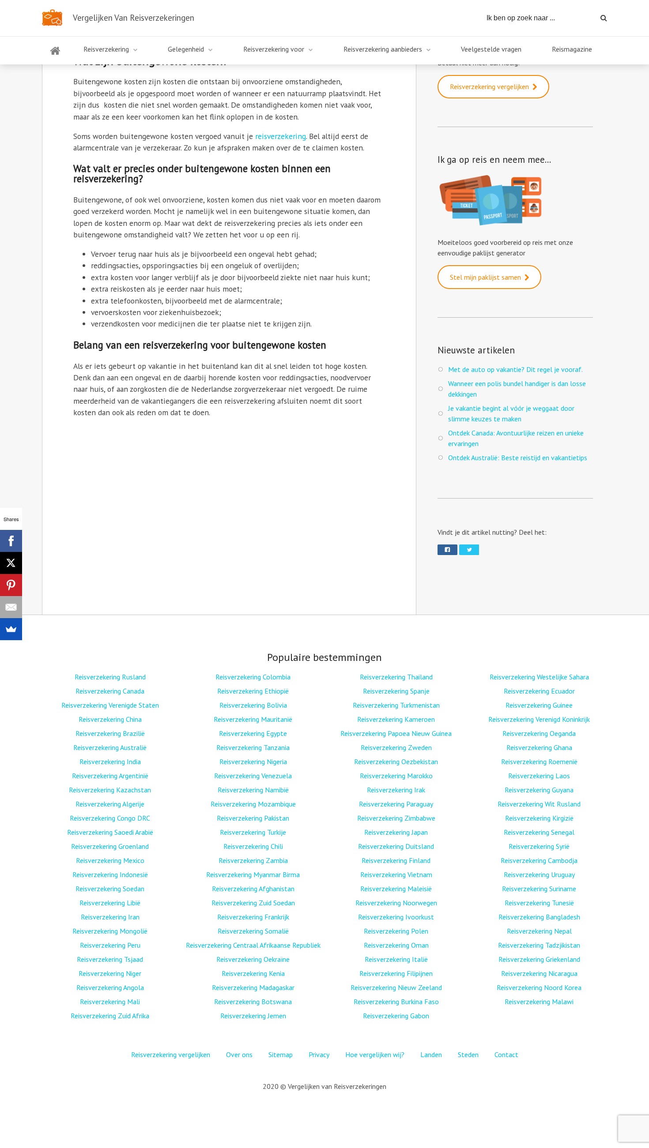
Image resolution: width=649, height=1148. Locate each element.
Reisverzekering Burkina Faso (396, 1001)
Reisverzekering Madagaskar (253, 987)
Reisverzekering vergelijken (489, 86)
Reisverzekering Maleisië (396, 888)
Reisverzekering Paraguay (396, 803)
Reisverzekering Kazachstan (110, 789)
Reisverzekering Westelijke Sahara (539, 676)
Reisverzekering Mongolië (109, 931)
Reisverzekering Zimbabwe (396, 818)
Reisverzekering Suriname (539, 888)
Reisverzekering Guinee (539, 705)
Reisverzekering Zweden (396, 747)
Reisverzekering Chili (253, 846)
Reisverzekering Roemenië (539, 761)
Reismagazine (572, 49)
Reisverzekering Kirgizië (539, 818)
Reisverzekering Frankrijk (253, 916)
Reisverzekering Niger (110, 973)
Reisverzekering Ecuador (539, 691)
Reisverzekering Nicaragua (539, 973)
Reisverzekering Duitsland (396, 846)
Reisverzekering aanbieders (382, 49)
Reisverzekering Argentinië (110, 775)
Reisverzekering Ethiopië (253, 691)
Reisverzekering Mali (110, 1001)
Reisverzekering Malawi (539, 1001)
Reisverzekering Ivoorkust (396, 916)
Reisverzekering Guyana (539, 789)
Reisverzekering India (110, 761)
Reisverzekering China (110, 719)
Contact (506, 1054)
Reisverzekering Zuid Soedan (253, 902)
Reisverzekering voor (273, 49)
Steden (468, 1054)
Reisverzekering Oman (396, 945)
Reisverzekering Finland (396, 860)
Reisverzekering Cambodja (539, 860)
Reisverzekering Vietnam (396, 874)
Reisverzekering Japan (396, 832)
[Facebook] (11, 541)
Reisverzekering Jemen (253, 1015)
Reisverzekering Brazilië (110, 733)
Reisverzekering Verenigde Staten (110, 705)
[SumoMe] (11, 629)
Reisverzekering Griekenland (539, 959)
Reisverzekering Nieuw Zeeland (396, 987)
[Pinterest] (11, 585)
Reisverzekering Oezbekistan (396, 761)
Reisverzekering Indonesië (110, 874)
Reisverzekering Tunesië (539, 902)
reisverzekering (280, 136)
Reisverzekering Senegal (539, 832)
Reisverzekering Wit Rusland (539, 803)
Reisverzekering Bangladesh (539, 916)
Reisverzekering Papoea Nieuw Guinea (396, 733)
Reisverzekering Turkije (253, 832)
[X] (11, 563)
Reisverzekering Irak (396, 789)
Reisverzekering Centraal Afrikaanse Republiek (253, 945)
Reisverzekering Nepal (539, 931)
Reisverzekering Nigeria (253, 761)
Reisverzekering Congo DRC (110, 818)
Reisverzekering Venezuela (253, 775)
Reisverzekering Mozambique (253, 803)
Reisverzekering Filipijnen (396, 973)
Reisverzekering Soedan (109, 888)
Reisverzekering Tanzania (253, 747)
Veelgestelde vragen (491, 49)
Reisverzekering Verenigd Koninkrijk (539, 719)
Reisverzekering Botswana (253, 1001)
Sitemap (280, 1054)
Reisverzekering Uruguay (539, 874)
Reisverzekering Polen (396, 931)
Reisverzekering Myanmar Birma (253, 874)
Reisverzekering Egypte (253, 733)
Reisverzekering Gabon (396, 1015)
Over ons (239, 1054)
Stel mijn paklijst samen (485, 277)
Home (55, 56)
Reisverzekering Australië (110, 747)
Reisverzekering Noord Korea (539, 987)
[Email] (11, 607)
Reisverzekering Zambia (253, 860)
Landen (431, 1054)
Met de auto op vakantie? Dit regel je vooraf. (515, 369)
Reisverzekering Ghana (539, 747)
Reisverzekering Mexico (110, 860)
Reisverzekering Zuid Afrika (110, 1015)
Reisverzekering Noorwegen (396, 902)
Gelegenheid (186, 49)
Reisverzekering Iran (110, 916)
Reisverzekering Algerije (109, 803)
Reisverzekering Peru (110, 945)
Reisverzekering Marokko (396, 775)
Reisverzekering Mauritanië (253, 719)
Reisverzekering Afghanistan (253, 888)
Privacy (319, 1054)
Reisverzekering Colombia (253, 676)
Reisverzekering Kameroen (396, 719)
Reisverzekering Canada (109, 691)
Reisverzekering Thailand (396, 676)
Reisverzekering (106, 49)
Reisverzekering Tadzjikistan (539, 945)
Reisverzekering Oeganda (539, 733)
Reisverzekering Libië (109, 902)
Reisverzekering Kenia (253, 973)
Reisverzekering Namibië (253, 789)
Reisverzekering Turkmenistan (396, 705)
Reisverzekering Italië (396, 959)
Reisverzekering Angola (110, 987)
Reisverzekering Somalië (253, 931)
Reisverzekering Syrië (539, 846)
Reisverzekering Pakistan (253, 818)
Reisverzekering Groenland (110, 846)
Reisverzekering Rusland (110, 676)
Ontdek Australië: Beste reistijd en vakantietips (517, 457)
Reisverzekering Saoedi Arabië (110, 832)
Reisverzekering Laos (539, 775)
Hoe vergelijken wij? (374, 1054)
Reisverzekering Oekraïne (253, 959)
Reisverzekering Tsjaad (110, 959)
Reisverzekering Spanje (396, 691)
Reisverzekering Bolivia (253, 705)
